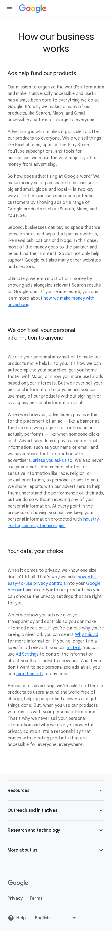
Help (21, 918)
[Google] (32, 8)
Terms (35, 898)
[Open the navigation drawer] (9, 8)
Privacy (15, 898)
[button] (56, 790)
